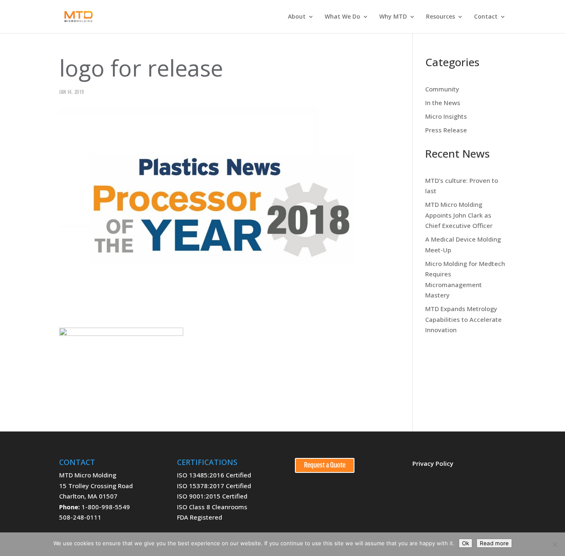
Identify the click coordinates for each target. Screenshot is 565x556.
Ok (465, 543)
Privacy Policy (432, 463)
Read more (494, 543)
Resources (440, 17)
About (297, 17)
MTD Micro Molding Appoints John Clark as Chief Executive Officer (459, 215)
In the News (442, 102)
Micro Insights (446, 116)
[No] (555, 544)
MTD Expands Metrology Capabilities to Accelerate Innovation (463, 319)
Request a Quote (324, 465)
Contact (486, 17)
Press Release (446, 130)
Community (442, 89)
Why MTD (393, 17)
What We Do (342, 17)
